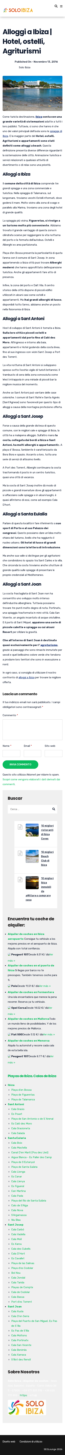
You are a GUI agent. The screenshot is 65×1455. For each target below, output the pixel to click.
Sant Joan (15, 1306)
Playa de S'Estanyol (23, 1162)
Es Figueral (17, 1186)
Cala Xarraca (18, 1354)
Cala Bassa (17, 1296)
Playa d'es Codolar (22, 1268)
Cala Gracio (17, 1109)
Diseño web (9, 1441)
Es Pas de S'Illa (20, 1330)
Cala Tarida (17, 1282)
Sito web (50, 745)
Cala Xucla (17, 1311)
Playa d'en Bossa (21, 1089)
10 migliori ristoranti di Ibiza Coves (47, 832)
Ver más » (45, 986)
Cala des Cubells (21, 1248)
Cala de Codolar (20, 1292)
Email (28, 745)
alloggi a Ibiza (26, 677)
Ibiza (39, 116)
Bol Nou (15, 1272)
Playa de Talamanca (23, 1099)
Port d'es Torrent (21, 1301)
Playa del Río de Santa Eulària (28, 1200)
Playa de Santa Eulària (24, 1166)
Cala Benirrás (19, 1349)
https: (23, 1395)
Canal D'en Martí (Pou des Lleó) (29, 1152)
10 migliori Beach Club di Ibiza (47, 858)
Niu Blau (16, 1219)
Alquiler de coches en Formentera (31, 992)
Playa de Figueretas (23, 1094)
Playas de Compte (22, 1287)
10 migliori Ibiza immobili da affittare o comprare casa (40, 889)
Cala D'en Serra (20, 1316)
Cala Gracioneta (20, 1128)
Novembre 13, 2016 (46, 61)
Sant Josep (15, 1224)
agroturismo (49, 645)
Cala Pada (17, 1195)
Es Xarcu (16, 1244)
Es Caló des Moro (21, 1123)
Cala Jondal (18, 1277)
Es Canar (16, 1176)
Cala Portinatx (19, 1340)
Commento (10, 715)
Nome (7, 745)
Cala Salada (18, 1133)
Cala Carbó (17, 1229)
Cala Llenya (18, 1181)
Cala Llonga (18, 1171)
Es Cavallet (17, 1258)
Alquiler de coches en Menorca (28, 1040)
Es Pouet (16, 1114)
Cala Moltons (19, 1335)
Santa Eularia (17, 1138)
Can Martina (18, 1191)
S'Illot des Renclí (21, 1359)
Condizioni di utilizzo (31, 1441)
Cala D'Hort (18, 1253)
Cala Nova (17, 1210)
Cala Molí (16, 1239)
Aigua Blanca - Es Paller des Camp (31, 1157)
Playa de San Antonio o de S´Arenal (32, 1118)
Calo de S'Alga (19, 1205)
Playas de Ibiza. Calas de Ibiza (32, 1076)
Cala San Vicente (21, 1345)
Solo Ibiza (24, 67)
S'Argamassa (19, 1215)
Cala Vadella (18, 1234)
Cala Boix (16, 1142)
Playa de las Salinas (22, 1263)
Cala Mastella (19, 1147)
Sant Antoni (16, 1104)
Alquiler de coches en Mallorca (28, 1018)
